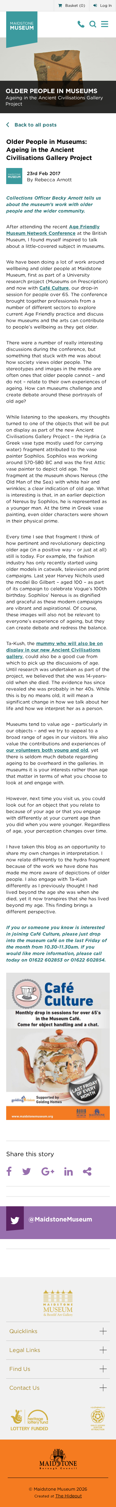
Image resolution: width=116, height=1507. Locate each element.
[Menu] (104, 24)
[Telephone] (81, 24)
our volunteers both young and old (47, 750)
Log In (105, 5)
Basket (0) (74, 5)
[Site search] (93, 24)
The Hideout (68, 1495)
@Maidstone (60, 1219)
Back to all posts (36, 125)
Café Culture (54, 288)
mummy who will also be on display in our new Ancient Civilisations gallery (54, 650)
